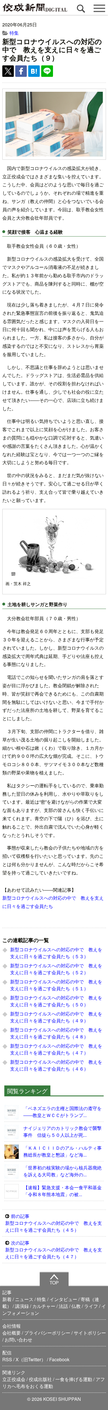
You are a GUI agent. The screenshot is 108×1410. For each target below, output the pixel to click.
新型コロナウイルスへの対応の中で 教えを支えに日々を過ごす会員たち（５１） (56, 985)
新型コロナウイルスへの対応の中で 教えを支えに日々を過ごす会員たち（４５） (53, 1223)
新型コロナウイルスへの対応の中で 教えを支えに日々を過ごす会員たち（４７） (56, 1049)
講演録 (22, 1306)
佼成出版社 (40, 1379)
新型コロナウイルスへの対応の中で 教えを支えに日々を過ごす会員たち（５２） (56, 969)
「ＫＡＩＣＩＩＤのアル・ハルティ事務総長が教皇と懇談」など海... (62, 1151)
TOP (54, 1282)
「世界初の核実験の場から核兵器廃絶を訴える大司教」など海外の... (62, 1171)
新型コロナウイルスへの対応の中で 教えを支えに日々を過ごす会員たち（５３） (56, 953)
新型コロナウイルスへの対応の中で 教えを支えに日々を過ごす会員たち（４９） (56, 1017)
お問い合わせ (18, 1339)
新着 (7, 1299)
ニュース (24, 1299)
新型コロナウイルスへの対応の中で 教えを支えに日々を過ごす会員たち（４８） (56, 1033)
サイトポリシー (90, 1332)
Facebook (59, 1359)
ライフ (91, 1306)
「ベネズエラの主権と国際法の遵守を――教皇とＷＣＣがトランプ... (62, 1111)
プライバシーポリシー (47, 1332)
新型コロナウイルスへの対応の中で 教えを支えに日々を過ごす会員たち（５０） (56, 1001)
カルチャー (43, 1306)
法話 (63, 1306)
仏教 (76, 1306)
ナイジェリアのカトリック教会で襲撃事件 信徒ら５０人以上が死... (62, 1131)
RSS (7, 1359)
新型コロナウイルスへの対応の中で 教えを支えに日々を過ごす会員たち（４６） (56, 1065)
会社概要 (11, 1332)
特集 (14, 33)
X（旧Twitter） (31, 1359)
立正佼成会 (13, 1379)
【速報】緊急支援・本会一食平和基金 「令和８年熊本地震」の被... (63, 1191)
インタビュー (63, 1299)
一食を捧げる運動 (73, 1379)
